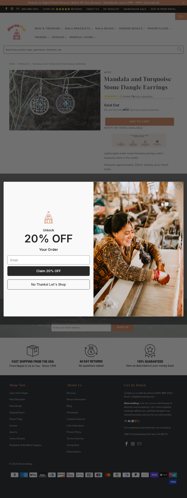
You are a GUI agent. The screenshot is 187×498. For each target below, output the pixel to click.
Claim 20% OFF (48, 271)
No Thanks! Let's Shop (48, 284)
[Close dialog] (179, 186)
